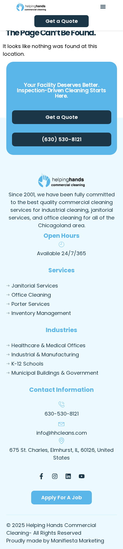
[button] (103, 6)
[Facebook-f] (41, 476)
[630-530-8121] (61, 404)
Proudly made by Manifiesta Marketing (55, 540)
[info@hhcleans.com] (61, 423)
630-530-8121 (62, 413)
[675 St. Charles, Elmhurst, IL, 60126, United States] (61, 441)
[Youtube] (82, 476)
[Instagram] (55, 476)
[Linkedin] (68, 476)
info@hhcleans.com (61, 432)
